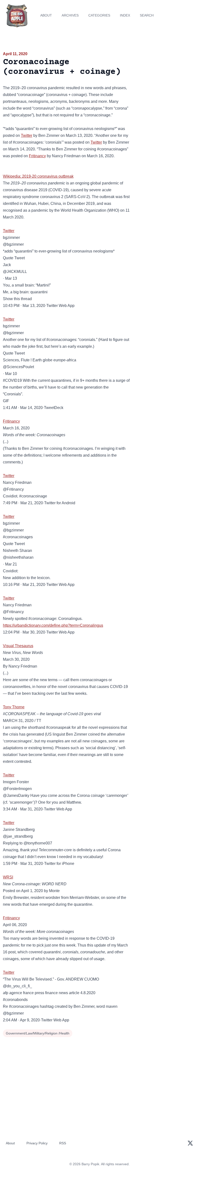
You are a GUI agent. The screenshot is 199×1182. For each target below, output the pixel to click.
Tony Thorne (14, 707)
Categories (99, 15)
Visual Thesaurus (18, 646)
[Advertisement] (166, 78)
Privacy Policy (37, 1143)
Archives (70, 15)
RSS (62, 1143)
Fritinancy (37, 156)
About (46, 15)
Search (147, 15)
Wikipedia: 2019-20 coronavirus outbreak (38, 176)
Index (125, 15)
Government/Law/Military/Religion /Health (37, 1033)
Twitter (26, 135)
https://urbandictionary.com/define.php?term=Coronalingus (53, 625)
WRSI (8, 877)
